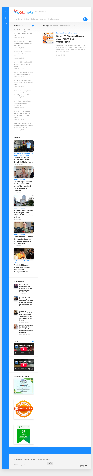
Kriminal (16, 155)
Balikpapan (34, 19)
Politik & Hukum (24, 155)
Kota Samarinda (61, 33)
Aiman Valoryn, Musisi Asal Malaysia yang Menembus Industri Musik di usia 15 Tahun (23, 125)
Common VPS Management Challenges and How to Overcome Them (23, 82)
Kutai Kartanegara (53, 19)
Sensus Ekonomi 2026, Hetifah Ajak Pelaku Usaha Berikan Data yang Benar (23, 43)
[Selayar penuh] (32, 353)
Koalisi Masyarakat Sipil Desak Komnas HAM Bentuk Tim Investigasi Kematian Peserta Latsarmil (23, 186)
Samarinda (43, 19)
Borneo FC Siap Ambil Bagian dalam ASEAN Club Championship (70, 39)
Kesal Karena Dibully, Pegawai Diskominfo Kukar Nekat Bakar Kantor (23, 159)
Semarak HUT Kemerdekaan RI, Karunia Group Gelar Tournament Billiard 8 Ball (23, 54)
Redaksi (26, 459)
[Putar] (16, 353)
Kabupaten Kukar (18, 153)
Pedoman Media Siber (43, 459)
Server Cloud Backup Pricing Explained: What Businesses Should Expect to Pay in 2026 (22, 93)
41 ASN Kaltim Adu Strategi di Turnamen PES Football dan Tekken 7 (23, 64)
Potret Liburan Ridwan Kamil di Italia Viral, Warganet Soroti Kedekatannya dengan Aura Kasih (26, 329)
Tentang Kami (18, 459)
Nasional (26, 19)
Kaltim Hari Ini (18, 19)
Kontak (33, 459)
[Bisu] (29, 353)
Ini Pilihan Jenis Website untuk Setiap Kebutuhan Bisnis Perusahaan (23, 103)
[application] (24, 349)
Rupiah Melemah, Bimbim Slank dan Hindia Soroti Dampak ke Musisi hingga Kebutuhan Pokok (26, 288)
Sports (75, 33)
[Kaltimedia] (5, 12)
